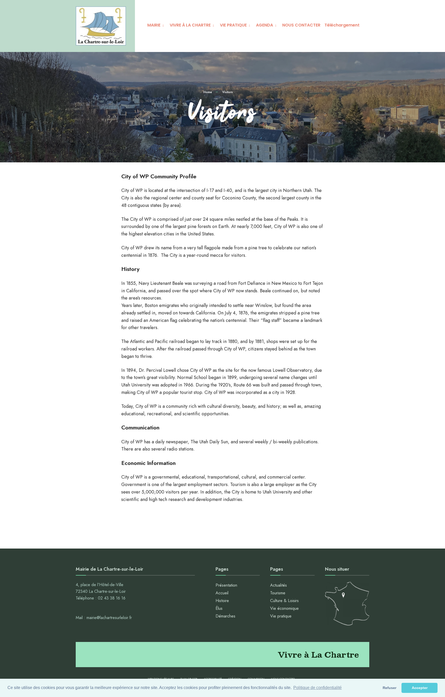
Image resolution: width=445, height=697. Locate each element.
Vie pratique (281, 616)
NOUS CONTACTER (301, 25)
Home (207, 92)
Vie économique (284, 608)
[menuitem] (156, 24)
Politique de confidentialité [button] (317, 687)
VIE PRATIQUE (233, 25)
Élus (219, 608)
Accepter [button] (419, 688)
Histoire (222, 601)
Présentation (226, 585)
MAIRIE (153, 25)
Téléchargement (342, 25)
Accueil (222, 593)
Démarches (225, 616)
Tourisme (277, 593)
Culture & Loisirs (284, 601)
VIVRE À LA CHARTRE (190, 25)
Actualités (278, 585)
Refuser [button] (389, 688)
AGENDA (264, 25)
